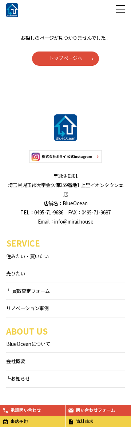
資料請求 (85, 421)
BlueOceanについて (28, 343)
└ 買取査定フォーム (28, 290)
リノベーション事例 (27, 308)
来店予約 (19, 421)
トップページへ (65, 57)
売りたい (15, 273)
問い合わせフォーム (95, 410)
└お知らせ (18, 378)
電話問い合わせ (26, 410)
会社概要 (15, 361)
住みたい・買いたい (27, 256)
